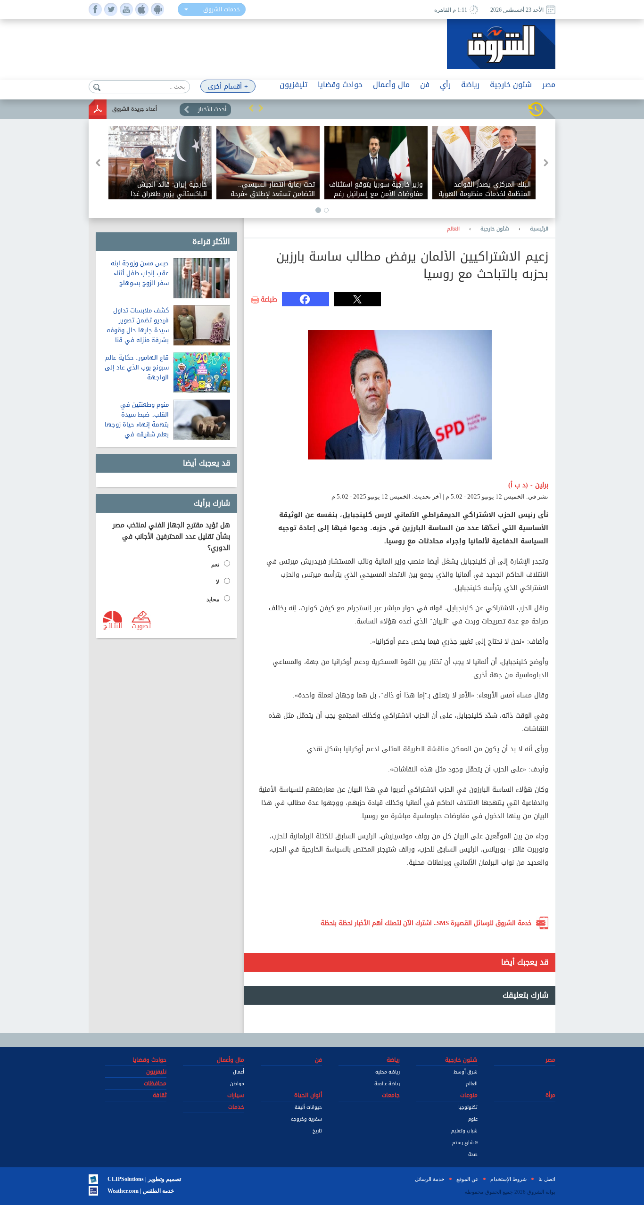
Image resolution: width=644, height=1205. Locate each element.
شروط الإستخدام (508, 1179)
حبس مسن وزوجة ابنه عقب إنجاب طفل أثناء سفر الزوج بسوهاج (140, 273)
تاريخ (317, 1130)
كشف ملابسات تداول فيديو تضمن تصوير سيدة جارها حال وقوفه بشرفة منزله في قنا (138, 325)
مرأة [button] (550, 1095)
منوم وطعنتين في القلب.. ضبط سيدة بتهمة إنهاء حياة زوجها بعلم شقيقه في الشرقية (137, 424)
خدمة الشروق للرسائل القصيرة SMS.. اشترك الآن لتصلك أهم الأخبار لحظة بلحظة (426, 923)
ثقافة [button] (159, 1095)
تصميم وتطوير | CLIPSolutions (144, 1179)
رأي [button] (445, 84)
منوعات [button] (469, 1095)
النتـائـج (112, 625)
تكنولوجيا (468, 1107)
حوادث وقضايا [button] (340, 84)
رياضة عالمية (387, 1083)
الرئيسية (539, 229)
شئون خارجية (494, 229)
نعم (215, 564)
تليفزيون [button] (293, 84)
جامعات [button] (391, 1095)
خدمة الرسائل (430, 1179)
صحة (473, 1154)
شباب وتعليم (464, 1130)
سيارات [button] (235, 1095)
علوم (473, 1119)
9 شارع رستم (465, 1142)
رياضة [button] (470, 84)
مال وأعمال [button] (391, 84)
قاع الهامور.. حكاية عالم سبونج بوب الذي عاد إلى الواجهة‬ (137, 367)
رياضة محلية (387, 1071)
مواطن (237, 1083)
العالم (453, 229)
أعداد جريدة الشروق (134, 109)
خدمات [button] (236, 1107)
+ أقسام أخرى (228, 86)
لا (217, 582)
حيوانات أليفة (308, 1107)
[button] (251, 108)
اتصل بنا (546, 1179)
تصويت (141, 625)
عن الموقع (467, 1179)
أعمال (238, 1071)
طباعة (269, 299)
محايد (212, 599)
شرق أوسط (466, 1071)
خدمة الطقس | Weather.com (140, 1191)
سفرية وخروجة (306, 1119)
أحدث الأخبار (212, 109)
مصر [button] (548, 84)
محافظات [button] (155, 1083)
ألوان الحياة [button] (308, 1095)
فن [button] (424, 84)
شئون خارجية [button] (511, 84)
